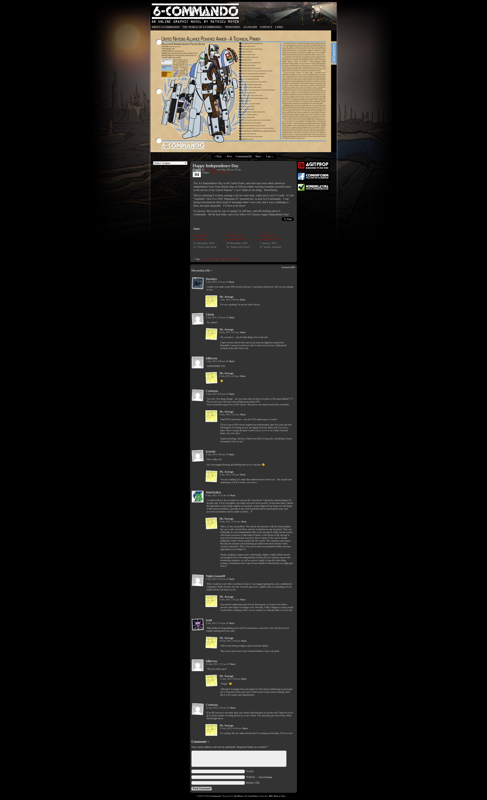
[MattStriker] (198, 497)
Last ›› (269, 156)
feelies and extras (208, 259)
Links (279, 27)
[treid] (198, 625)
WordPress (238, 796)
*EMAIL (259, 777)
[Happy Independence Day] (243, 151)
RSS (271, 796)
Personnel (233, 27)
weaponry (237, 259)
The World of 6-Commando (202, 27)
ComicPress (253, 796)
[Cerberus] (198, 395)
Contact (266, 27)
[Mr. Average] (211, 301)
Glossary (250, 27)
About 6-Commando (166, 27)
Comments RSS (288, 267)
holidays (228, 259)
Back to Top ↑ (280, 796)
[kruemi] (198, 456)
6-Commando (243, 21)
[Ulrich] (198, 319)
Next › (258, 156)
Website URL (253, 782)
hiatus (220, 259)
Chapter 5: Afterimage (220, 172)
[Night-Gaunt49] (198, 580)
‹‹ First (217, 156)
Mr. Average (210, 169)
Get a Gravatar (265, 777)
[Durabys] (198, 283)
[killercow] (198, 363)
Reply (231, 282)
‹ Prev (228, 156)
